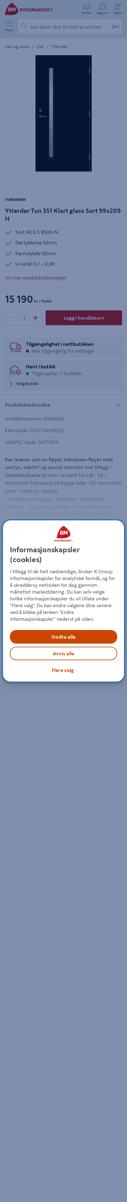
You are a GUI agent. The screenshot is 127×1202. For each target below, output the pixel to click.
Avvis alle (63, 653)
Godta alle (63, 636)
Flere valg (63, 670)
